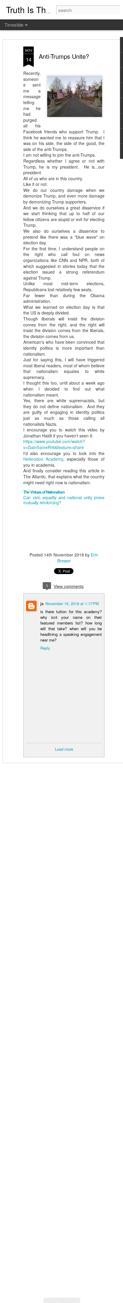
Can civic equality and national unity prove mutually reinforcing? (63, 500)
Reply (45, 648)
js (42, 603)
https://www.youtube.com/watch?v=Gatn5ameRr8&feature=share (54, 444)
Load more (64, 749)
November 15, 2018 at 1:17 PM (72, 603)
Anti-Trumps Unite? (64, 56)
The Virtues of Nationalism (44, 492)
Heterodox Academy (43, 459)
